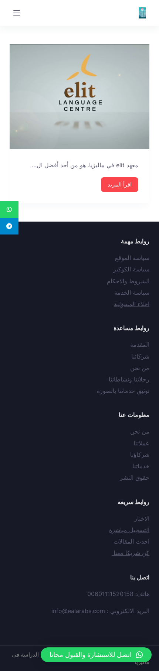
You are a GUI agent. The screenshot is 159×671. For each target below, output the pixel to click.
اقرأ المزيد (120, 184)
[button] (96, 654)
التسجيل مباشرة (129, 530)
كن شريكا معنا (130, 553)
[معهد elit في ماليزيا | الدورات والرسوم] (79, 96)
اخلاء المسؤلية (131, 304)
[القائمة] (16, 13)
